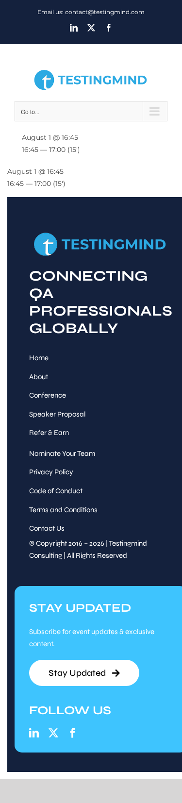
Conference (47, 395)
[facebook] (73, 733)
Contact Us (47, 528)
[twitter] (53, 733)
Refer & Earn (49, 432)
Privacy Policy (51, 472)
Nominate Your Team (62, 453)
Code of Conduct (56, 490)
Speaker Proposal (57, 414)
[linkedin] (34, 733)
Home (39, 357)
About (38, 376)
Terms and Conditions (63, 509)
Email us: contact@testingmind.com (91, 12)
